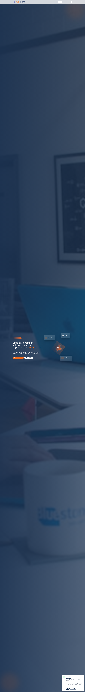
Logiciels (33, 1)
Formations (39, 1)
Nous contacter (28, 357)
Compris (67, 688)
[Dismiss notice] (82, 676)
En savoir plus (73, 688)
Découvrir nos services (18, 357)
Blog (54, 1)
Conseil (44, 1)
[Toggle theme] (71, 2)
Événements (49, 1)
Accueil (29, 1)
